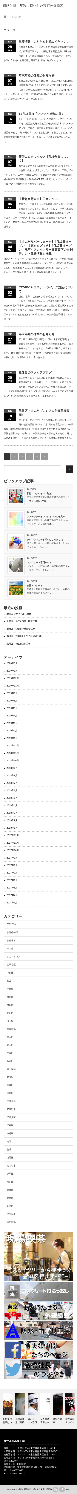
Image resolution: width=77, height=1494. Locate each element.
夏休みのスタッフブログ (35, 372)
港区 (9, 1141)
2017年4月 (12, 895)
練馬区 (10, 1173)
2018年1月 (12, 828)
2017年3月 (12, 902)
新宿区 (10, 1061)
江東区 (10, 1125)
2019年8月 (12, 700)
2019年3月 (12, 723)
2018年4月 (12, 805)
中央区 (10, 972)
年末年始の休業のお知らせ (37, 334)
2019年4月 (12, 715)
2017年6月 (12, 880)
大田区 (10, 1045)
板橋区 (10, 1093)
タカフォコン (13, 956)
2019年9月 (12, 693)
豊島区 (10, 1197)
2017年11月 (13, 843)
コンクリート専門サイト (39, 562)
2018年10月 (13, 760)
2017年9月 (12, 857)
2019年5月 (12, 708)
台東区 (10, 996)
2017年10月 (13, 850)
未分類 (10, 1077)
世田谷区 (11, 964)
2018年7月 (12, 783)
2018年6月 (12, 790)
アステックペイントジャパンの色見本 (46, 516)
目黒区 (10, 1157)
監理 (9, 1149)
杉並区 (10, 1085)
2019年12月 (13, 678)
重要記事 (11, 1214)
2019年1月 (12, 738)
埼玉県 (10, 1021)
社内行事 (11, 1165)
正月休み (11, 1101)
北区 (9, 980)
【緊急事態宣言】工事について (40, 198)
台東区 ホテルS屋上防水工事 (22, 621)
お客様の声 (12, 932)
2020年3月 (12, 663)
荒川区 (10, 1181)
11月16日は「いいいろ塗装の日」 (41, 113)
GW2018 (11, 924)
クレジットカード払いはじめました (45, 539)
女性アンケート (35, 585)
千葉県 (10, 988)
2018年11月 (13, 753)
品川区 (10, 1013)
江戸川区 (11, 1117)
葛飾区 (10, 1189)
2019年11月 (13, 685)
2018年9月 (12, 768)
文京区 (10, 1053)
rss (55, 1489)
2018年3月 (12, 813)
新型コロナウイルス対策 (39, 493)
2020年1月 (12, 670)
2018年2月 (12, 820)
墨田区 (10, 1037)
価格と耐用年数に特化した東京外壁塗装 (35, 1489)
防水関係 (11, 1222)
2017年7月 (12, 872)
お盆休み (11, 940)
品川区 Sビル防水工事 (18, 643)
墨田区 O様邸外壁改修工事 (21, 628)
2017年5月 (12, 887)
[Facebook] (62, 1489)
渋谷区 (10, 1133)
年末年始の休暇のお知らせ (37, 75)
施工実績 (11, 1069)
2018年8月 (12, 775)
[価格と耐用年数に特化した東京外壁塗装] (33, 6)
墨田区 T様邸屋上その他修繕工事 (25, 636)
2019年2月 (12, 730)
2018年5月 (12, 798)
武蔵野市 (11, 1109)
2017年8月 (12, 865)
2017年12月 (13, 835)
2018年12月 (13, 745)
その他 (10, 948)
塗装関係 (11, 1029)
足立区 (10, 1206)
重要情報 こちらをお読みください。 (44, 41)
